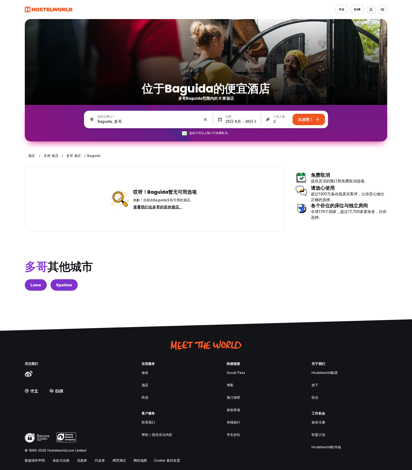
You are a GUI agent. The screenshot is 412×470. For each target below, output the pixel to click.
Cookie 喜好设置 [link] (167, 460)
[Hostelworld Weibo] (28, 373)
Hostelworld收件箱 (326, 447)
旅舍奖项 (233, 410)
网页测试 (119, 460)
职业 (315, 397)
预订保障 (233, 397)
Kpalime (64, 285)
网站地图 (140, 460)
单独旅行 (233, 422)
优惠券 (82, 460)
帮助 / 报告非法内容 (157, 435)
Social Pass (236, 373)
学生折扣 (233, 435)
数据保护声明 (35, 460)
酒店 (145, 385)
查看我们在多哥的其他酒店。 (158, 207)
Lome (36, 285)
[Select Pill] (371, 9)
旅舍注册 (318, 422)
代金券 (100, 460)
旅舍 (145, 373)
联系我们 (148, 422)
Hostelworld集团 (324, 373)
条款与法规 (61, 460)
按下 (315, 385)
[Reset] (205, 119)
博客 (230, 385)
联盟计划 (318, 435)
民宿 (145, 397)
